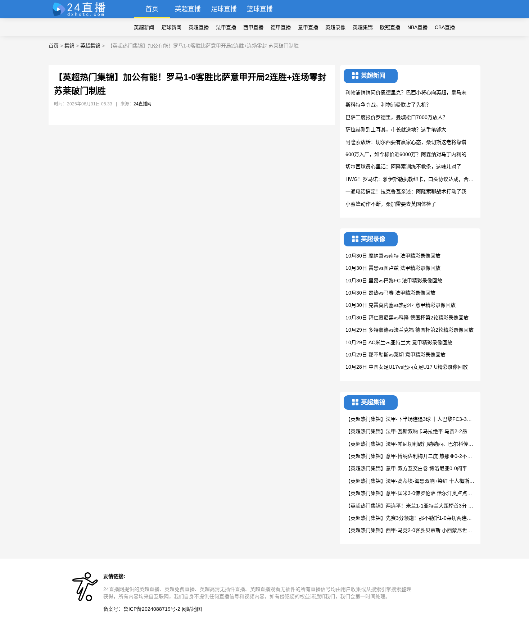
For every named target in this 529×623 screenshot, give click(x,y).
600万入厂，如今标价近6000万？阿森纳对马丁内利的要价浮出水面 (408, 154)
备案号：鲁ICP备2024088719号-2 (141, 609)
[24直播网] (82, 16)
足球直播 (224, 9)
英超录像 (335, 27)
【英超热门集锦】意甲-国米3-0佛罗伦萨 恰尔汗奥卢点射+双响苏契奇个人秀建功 (408, 493)
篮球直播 (260, 9)
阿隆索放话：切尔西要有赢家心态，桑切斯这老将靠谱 (405, 142)
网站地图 (192, 609)
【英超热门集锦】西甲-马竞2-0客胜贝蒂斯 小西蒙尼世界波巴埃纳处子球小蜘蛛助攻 (408, 530)
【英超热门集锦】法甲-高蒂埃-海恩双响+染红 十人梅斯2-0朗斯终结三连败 (409, 481)
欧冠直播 (390, 27)
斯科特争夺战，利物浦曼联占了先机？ (388, 105)
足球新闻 (171, 27)
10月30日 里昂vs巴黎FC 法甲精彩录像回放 (393, 280)
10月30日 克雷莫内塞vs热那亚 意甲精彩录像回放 (400, 305)
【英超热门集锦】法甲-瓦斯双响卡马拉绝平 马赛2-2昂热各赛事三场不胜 (408, 431)
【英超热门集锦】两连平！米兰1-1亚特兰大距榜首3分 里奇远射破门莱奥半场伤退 (409, 506)
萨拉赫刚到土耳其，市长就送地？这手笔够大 (395, 129)
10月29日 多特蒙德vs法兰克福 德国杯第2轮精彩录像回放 (409, 330)
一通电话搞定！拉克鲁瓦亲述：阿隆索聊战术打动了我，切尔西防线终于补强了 (408, 191)
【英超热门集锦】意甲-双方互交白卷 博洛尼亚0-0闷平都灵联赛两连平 (408, 468)
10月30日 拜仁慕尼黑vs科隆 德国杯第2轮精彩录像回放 (407, 317)
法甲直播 (226, 27)
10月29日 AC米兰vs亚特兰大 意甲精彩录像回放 (398, 342)
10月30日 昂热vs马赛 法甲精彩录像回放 (390, 293)
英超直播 (188, 9)
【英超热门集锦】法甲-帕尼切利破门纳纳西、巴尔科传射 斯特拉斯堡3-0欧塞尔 (409, 444)
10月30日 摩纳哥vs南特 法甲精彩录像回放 (392, 256)
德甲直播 (281, 27)
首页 (151, 9)
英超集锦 (363, 27)
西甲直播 (253, 27)
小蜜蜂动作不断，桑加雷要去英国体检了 (390, 204)
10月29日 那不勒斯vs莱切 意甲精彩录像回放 (395, 355)
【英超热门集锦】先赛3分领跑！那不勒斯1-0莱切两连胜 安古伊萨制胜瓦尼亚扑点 (408, 518)
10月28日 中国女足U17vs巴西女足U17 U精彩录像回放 (406, 367)
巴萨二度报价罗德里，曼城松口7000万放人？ (396, 117)
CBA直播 (445, 27)
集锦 (69, 46)
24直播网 (143, 103)
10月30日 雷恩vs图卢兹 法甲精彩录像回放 (392, 268)
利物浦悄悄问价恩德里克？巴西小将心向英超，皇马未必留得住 (408, 93)
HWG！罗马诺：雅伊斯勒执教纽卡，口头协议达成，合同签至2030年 (409, 179)
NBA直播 (417, 27)
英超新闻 (144, 27)
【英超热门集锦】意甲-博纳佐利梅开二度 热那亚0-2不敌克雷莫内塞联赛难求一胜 (408, 456)
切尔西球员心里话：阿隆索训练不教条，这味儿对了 (403, 166)
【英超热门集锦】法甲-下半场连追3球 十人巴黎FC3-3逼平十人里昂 (408, 419)
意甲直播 (308, 27)
